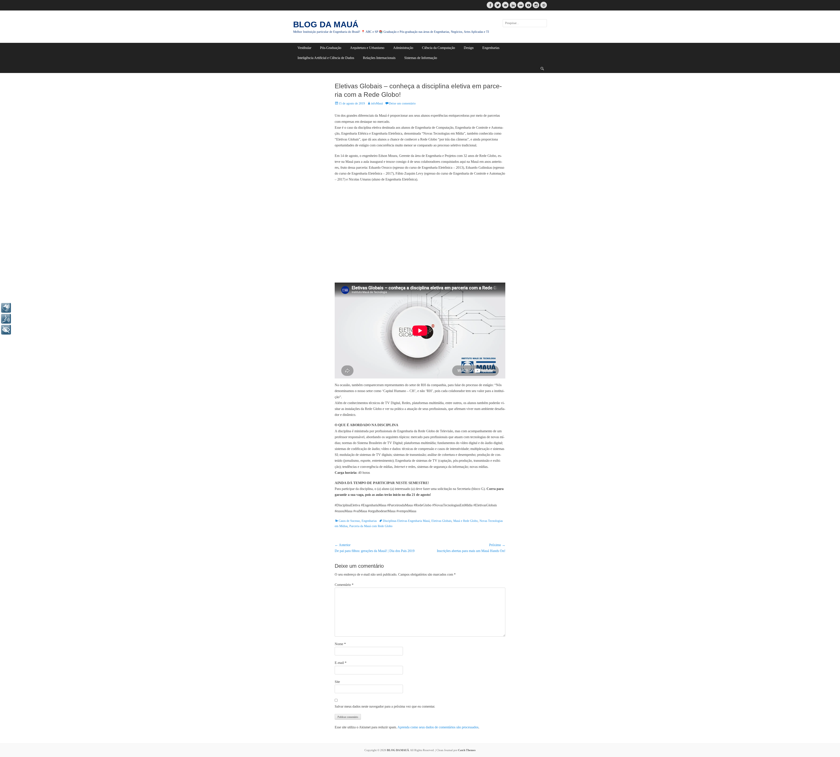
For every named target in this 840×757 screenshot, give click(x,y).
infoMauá (377, 103)
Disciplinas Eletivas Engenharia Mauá (406, 521)
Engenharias (490, 48)
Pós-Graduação (330, 48)
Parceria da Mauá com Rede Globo (370, 526)
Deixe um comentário (402, 103)
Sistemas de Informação (420, 58)
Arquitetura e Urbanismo (367, 48)
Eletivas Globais (441, 521)
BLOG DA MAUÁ (325, 24)
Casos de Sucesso (349, 521)
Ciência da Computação (438, 48)
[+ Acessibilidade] (6, 330)
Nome (340, 644)
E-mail (340, 663)
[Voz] (6, 319)
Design (469, 48)
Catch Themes (467, 750)
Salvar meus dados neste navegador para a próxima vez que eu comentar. (385, 706)
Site (337, 682)
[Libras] (6, 308)
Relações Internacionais (379, 58)
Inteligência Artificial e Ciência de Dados (326, 58)
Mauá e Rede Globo (465, 521)
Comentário (344, 585)
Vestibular (304, 48)
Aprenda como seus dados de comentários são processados (437, 727)
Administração (403, 48)
